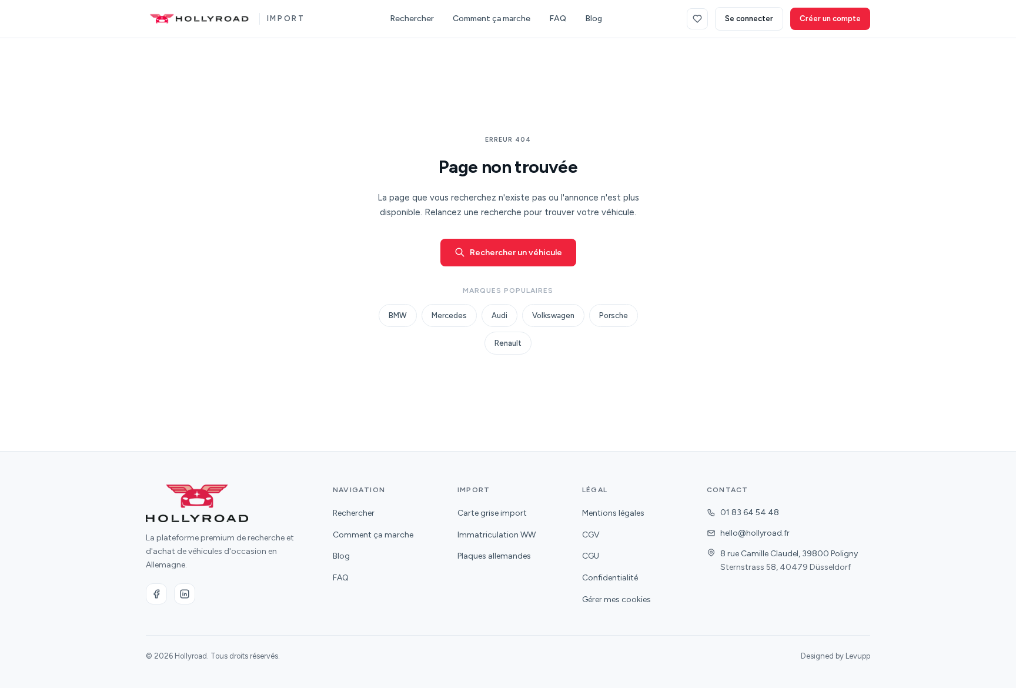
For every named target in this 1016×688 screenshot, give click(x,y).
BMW (398, 315)
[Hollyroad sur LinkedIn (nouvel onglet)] (184, 593)
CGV (591, 535)
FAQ (557, 19)
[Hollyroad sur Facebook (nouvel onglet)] (156, 593)
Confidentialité (610, 578)
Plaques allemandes (494, 556)
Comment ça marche (491, 19)
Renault (508, 343)
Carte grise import (492, 513)
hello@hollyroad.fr (755, 533)
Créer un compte (830, 18)
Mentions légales (613, 513)
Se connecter (749, 18)
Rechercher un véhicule (516, 253)
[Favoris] (697, 18)
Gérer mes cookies (616, 599)
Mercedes (449, 315)
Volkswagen (553, 315)
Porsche (613, 315)
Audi (499, 315)
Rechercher (412, 19)
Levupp (857, 656)
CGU (590, 556)
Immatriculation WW (496, 535)
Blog (593, 19)
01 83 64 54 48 (749, 512)
